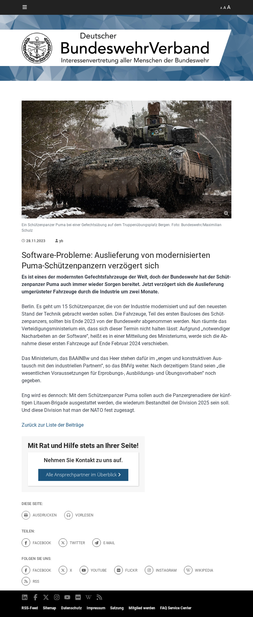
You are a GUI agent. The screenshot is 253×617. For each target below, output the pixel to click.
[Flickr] (78, 597)
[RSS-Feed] (99, 597)
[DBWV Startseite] (126, 48)
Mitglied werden (142, 608)
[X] (46, 597)
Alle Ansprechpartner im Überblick (82, 474)
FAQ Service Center (175, 608)
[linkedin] (25, 597)
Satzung (117, 608)
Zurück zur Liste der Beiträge (53, 425)
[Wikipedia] (89, 597)
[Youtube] (67, 597)
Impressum (96, 608)
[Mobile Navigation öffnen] (24, 7)
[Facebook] (35, 597)
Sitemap (49, 608)
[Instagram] (57, 597)
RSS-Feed (30, 608)
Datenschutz (71, 608)
